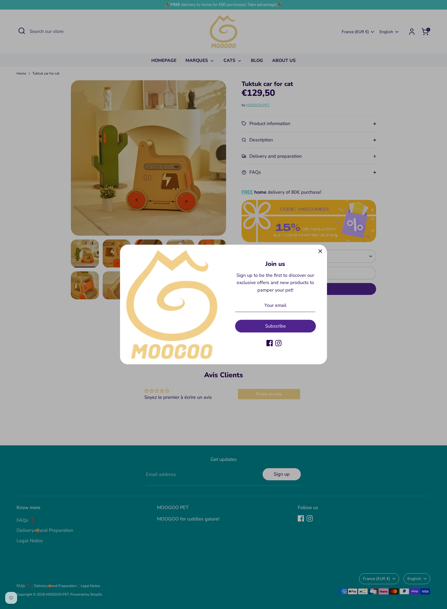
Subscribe (275, 326)
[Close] (320, 251)
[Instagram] (278, 343)
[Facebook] (269, 343)
